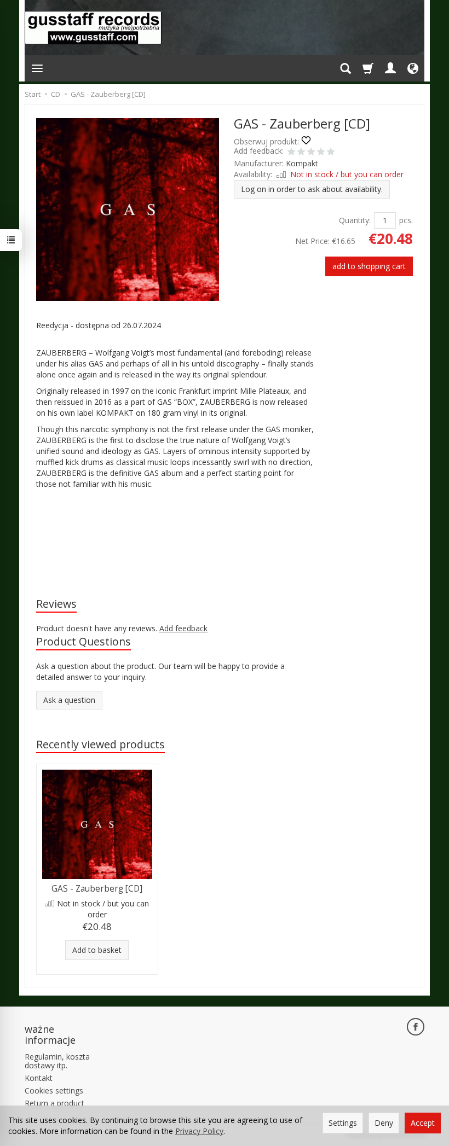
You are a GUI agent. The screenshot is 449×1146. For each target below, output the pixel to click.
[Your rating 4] (321, 152)
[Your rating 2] (301, 152)
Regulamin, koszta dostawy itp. (57, 1061)
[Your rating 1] (291, 152)
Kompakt (302, 163)
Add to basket (97, 950)
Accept (423, 1123)
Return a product (54, 1103)
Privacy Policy (199, 1131)
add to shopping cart (369, 266)
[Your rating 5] (331, 152)
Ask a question (69, 700)
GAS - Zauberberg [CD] (96, 888)
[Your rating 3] (311, 152)
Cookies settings (54, 1090)
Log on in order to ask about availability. (312, 189)
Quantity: (355, 220)
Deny (384, 1123)
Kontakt (39, 1078)
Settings (343, 1123)
